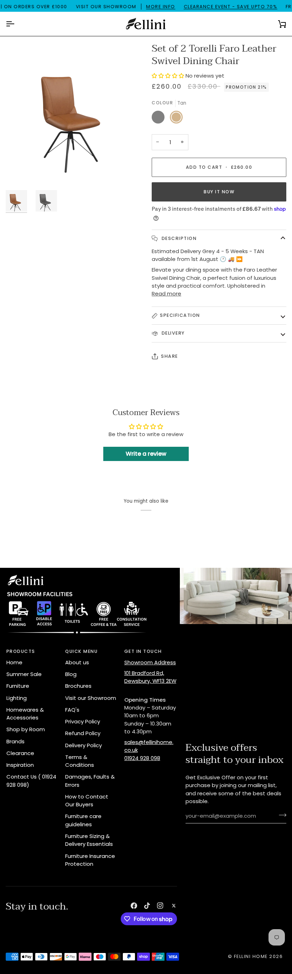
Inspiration (20, 765)
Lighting (16, 698)
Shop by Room (25, 729)
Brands (15, 741)
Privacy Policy (82, 721)
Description (178, 238)
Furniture (17, 686)
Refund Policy (82, 733)
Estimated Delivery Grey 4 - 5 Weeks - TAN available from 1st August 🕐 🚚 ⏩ (208, 255)
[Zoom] (76, 113)
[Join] (280, 815)
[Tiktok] (147, 905)
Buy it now (219, 192)
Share (169, 356)
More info (160, 7)
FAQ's (72, 709)
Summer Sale (24, 674)
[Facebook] (134, 905)
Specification (180, 315)
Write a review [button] (146, 454)
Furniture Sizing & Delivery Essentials (89, 840)
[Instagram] (160, 905)
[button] (169, 75)
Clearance (20, 753)
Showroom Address (150, 662)
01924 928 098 (142, 758)
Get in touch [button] (143, 651)
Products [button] (20, 651)
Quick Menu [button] (81, 651)
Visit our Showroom (90, 698)
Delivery (172, 333)
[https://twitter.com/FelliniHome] (174, 905)
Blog (71, 674)
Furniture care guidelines (83, 820)
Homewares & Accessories (25, 713)
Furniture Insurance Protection (90, 860)
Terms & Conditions (79, 761)
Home (14, 662)
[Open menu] (16, 24)
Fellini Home (252, 956)
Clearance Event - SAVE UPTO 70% (230, 7)
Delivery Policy (83, 745)
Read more (166, 293)
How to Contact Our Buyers (86, 800)
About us (77, 662)
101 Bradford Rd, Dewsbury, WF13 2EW (150, 677)
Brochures (78, 686)
